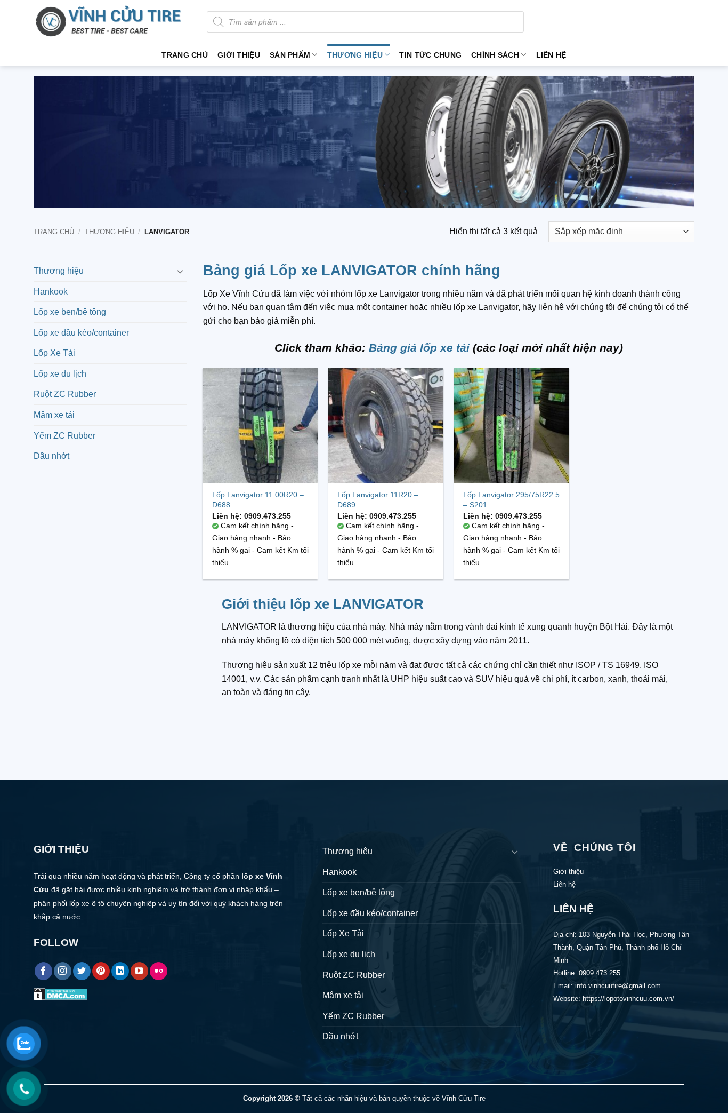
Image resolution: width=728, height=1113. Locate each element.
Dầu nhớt (51, 455)
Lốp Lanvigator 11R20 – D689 (377, 499)
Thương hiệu (355, 55)
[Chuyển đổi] (180, 271)
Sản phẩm (290, 55)
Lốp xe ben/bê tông (70, 311)
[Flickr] (158, 971)
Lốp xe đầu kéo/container (81, 332)
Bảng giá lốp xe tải (419, 347)
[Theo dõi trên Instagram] (62, 971)
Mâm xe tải (54, 414)
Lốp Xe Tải (54, 352)
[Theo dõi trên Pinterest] (101, 971)
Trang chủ (184, 55)
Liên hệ (551, 55)
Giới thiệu (238, 55)
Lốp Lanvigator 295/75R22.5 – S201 (511, 499)
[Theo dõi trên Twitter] (82, 971)
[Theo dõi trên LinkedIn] (120, 971)
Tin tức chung (430, 55)
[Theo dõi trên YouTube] (139, 971)
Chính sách (495, 55)
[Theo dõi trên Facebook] (43, 971)
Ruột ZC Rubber (65, 394)
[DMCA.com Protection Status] (60, 993)
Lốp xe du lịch (60, 373)
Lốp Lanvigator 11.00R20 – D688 (258, 499)
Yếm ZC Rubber (64, 435)
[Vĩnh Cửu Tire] (112, 22)
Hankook (51, 291)
